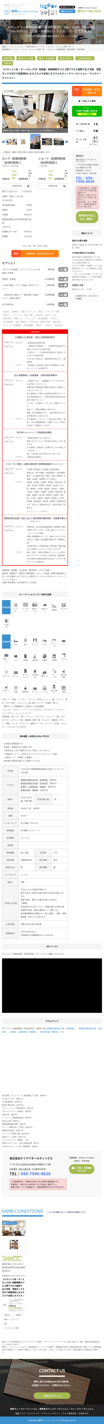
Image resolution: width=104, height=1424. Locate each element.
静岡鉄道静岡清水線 (29, 779)
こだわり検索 (52, 12)
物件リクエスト (67, 11)
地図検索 (49, 12)
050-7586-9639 (91, 11)
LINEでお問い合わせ (87, 112)
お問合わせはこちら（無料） (86, 217)
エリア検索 (41, 12)
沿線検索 (45, 13)
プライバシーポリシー (51, 1413)
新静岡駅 (44, 779)
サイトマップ (33, 1413)
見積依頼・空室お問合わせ (40, 253)
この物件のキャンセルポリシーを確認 (86, 297)
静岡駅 (43, 786)
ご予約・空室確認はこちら (84, 1169)
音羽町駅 (44, 783)
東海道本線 (25, 790)
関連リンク (20, 1413)
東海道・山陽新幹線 (29, 786)
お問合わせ (84, 1413)
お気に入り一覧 (68, 7)
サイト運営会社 (70, 1413)
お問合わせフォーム (52, 1395)
